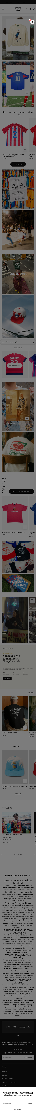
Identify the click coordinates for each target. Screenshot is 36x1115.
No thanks (18, 1110)
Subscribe (28, 1104)
